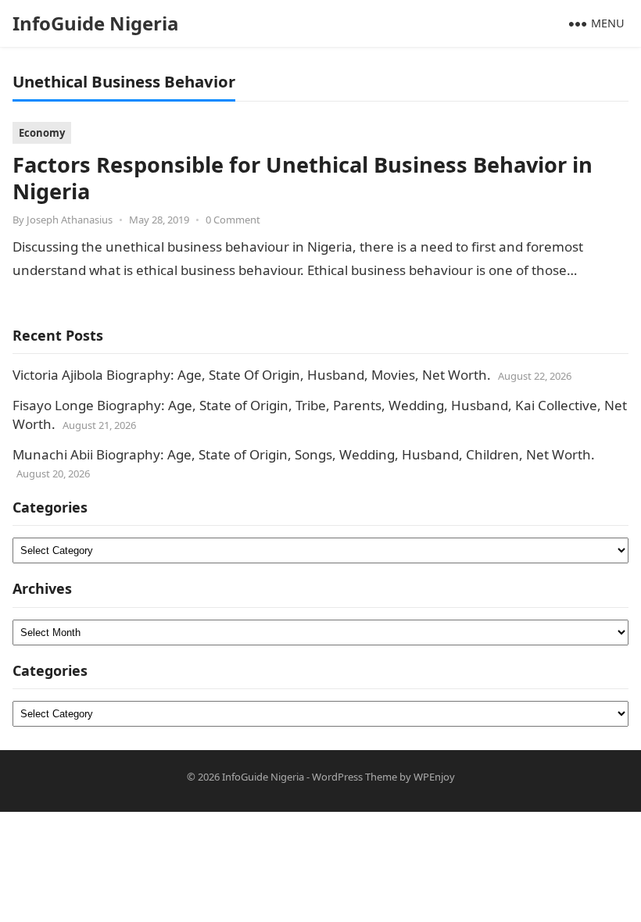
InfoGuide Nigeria (96, 23)
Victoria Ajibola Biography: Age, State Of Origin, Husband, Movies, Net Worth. (252, 375)
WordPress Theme (354, 777)
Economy (42, 133)
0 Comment (233, 220)
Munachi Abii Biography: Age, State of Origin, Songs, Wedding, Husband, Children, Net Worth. (304, 454)
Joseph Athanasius (70, 220)
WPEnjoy (434, 777)
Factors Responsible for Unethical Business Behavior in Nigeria (303, 177)
